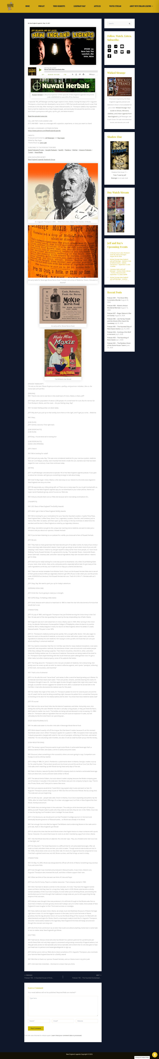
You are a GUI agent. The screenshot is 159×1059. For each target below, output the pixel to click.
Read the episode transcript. (37, 116)
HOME (27, 6)
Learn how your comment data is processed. (66, 1035)
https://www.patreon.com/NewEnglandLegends (44, 131)
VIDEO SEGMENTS (59, 6)
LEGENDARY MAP (79, 6)
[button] (141, 6)
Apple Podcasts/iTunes (36, 150)
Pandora (68, 150)
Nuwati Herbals (37, 95)
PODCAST (41, 6)
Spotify (60, 150)
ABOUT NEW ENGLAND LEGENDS (140, 6)
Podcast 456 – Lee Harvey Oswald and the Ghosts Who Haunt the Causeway (118, 321)
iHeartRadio (39, 152)
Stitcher (75, 150)
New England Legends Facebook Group (41, 160)
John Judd (43, 143)
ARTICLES (97, 6)
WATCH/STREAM (115, 6)
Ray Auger (61, 138)
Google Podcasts (51, 150)
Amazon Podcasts (85, 150)
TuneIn (30, 152)
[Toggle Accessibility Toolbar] (155, 1055)
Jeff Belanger (49, 138)
